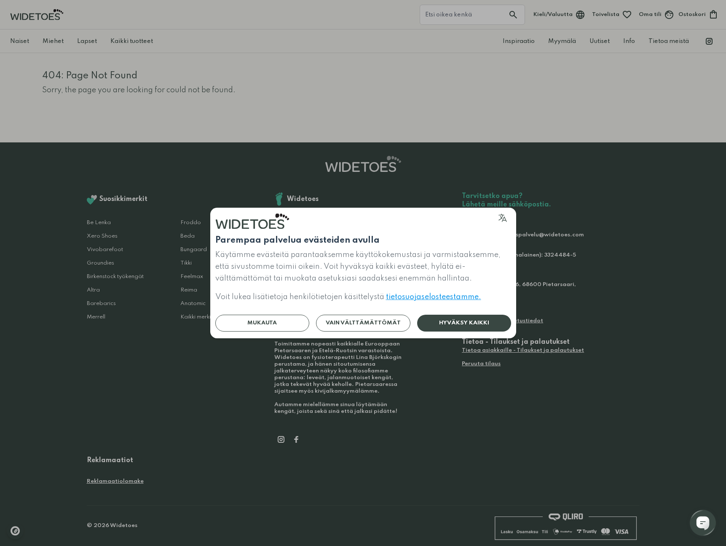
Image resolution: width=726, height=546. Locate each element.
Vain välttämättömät (363, 323)
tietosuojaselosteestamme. (433, 297)
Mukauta (262, 323)
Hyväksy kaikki (464, 323)
